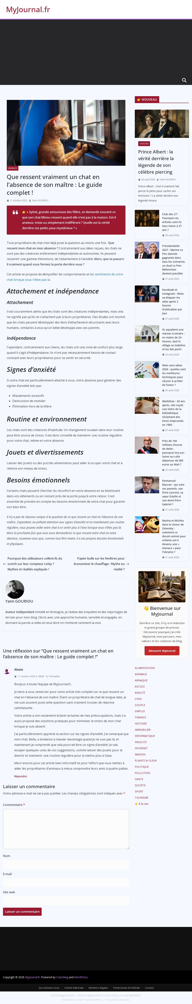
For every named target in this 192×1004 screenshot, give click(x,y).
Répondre (20, 776)
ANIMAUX (12, 168)
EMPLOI (140, 711)
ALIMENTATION (145, 668)
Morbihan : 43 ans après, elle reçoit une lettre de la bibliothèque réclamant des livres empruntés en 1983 (173, 413)
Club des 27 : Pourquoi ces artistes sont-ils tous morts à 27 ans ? (172, 222)
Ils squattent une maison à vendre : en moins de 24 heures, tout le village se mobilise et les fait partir (173, 339)
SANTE (139, 779)
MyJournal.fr (28, 9)
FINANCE (140, 717)
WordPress (81, 977)
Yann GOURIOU (40, 200)
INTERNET (141, 748)
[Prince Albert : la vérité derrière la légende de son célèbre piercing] (162, 124)
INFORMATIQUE (145, 736)
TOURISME (141, 797)
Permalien (54, 676)
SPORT (139, 791)
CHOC (138, 699)
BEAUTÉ (140, 692)
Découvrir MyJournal (162, 650)
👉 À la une (141, 804)
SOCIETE (140, 785)
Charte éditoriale (74, 987)
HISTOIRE (144, 143)
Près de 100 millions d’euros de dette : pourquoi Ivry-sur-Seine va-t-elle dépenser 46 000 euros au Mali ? (173, 452)
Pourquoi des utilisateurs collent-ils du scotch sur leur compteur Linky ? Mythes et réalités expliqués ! (35, 563)
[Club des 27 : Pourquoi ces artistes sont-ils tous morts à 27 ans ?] (147, 225)
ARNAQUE (141, 680)
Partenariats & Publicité (126, 987)
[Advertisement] (96, 47)
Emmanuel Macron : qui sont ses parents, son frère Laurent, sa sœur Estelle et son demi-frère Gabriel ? (173, 492)
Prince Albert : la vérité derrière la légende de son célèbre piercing (156, 162)
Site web (9, 892)
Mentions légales (98, 987)
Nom (6, 856)
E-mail (7, 874)
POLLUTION (142, 773)
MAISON (140, 754)
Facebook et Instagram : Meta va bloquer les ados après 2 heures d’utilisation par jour (173, 301)
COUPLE (140, 705)
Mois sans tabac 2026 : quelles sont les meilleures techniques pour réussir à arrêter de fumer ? (174, 375)
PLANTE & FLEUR (146, 760)
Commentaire (14, 805)
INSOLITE (141, 742)
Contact (149, 987)
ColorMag (62, 977)
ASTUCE (140, 686)
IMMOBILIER (143, 729)
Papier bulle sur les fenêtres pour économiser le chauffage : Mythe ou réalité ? (99, 563)
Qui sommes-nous (49, 987)
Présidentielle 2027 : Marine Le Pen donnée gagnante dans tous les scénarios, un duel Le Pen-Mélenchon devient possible (173, 259)
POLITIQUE (142, 766)
